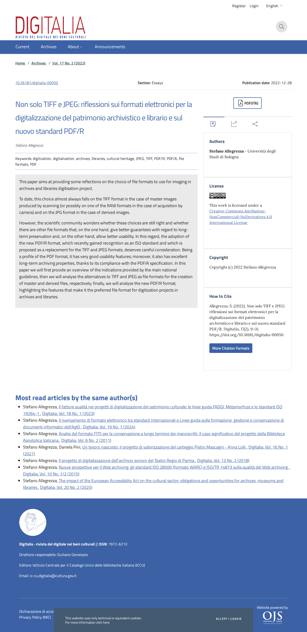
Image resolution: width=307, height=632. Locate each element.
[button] (274, 6)
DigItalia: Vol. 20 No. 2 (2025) (66, 487)
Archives (39, 63)
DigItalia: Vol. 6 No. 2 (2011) (86, 440)
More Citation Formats (230, 348)
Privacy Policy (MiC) (35, 617)
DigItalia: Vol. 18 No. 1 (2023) (68, 413)
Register (239, 6)
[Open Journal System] (272, 617)
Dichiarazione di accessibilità (42, 611)
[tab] (213, 124)
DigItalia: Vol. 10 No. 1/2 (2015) (51, 474)
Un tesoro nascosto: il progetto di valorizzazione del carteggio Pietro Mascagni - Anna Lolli (164, 447)
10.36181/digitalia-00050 (36, 83)
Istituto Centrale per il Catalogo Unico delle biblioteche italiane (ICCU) (89, 565)
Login (254, 6)
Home (20, 63)
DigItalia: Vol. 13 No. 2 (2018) (223, 460)
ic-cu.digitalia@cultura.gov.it (53, 576)
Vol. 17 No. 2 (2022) (68, 63)
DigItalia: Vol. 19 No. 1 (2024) (109, 427)
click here (102, 622)
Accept (229, 618)
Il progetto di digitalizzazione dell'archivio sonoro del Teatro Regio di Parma (127, 460)
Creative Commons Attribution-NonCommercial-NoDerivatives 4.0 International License (240, 217)
